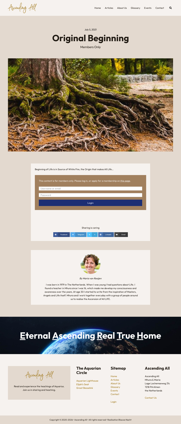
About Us (122, 7)
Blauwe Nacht (124, 419)
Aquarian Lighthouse (87, 380)
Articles (109, 7)
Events (147, 7)
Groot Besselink (84, 387)
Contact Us (151, 397)
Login (113, 401)
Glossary (135, 7)
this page (125, 180)
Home (97, 7)
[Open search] (170, 7)
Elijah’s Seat (82, 384)
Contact (159, 7)
